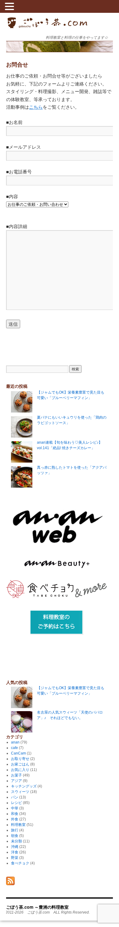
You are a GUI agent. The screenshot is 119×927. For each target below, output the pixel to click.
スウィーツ (20, 792)
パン (14, 797)
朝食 (14, 836)
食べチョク (20, 863)
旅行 (14, 830)
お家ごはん (20, 764)
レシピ (16, 803)
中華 (14, 808)
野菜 (14, 858)
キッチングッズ (24, 786)
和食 (14, 814)
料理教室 (18, 825)
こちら (36, 107)
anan (15, 742)
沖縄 (14, 847)
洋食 (14, 852)
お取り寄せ (20, 759)
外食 (14, 819)
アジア (16, 781)
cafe (14, 748)
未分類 (16, 841)
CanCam (18, 753)
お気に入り (20, 770)
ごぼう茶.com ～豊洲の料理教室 (47, 27)
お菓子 (16, 775)
